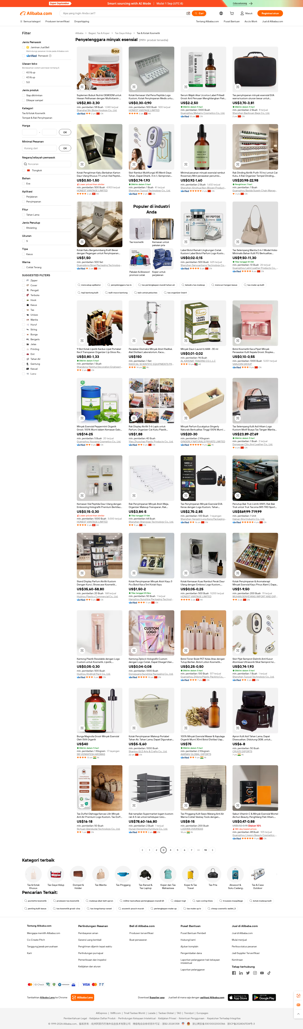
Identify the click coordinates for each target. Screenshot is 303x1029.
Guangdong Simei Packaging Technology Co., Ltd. (99, 265)
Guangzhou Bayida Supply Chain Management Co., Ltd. (255, 190)
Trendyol (189, 1013)
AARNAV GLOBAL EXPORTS (196, 754)
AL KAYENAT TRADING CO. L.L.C (198, 360)
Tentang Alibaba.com (39, 925)
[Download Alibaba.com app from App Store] (238, 997)
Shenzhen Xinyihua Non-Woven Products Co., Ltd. (203, 187)
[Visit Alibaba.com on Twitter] (248, 973)
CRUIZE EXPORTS (242, 751)
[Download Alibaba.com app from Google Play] (264, 997)
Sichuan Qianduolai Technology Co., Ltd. (98, 828)
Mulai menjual (239, 939)
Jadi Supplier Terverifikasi (246, 953)
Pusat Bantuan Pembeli (193, 933)
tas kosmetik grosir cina (68, 908)
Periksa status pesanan (244, 946)
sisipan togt (180, 901)
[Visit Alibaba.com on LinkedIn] (241, 973)
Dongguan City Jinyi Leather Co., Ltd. (253, 444)
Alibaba (79, 33)
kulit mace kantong (118, 292)
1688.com (115, 1013)
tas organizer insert (177, 292)
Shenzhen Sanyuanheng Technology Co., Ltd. (203, 265)
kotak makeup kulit (262, 901)
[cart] (232, 13)
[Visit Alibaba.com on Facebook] (234, 973)
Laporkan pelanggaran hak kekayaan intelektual (200, 961)
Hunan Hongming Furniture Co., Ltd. (148, 828)
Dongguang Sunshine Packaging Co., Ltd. (151, 674)
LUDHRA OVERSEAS (192, 828)
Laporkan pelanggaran (193, 969)
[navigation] (46, 442)
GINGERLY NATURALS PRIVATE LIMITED (203, 441)
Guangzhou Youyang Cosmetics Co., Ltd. (99, 441)
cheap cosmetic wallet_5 (223, 908)
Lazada (151, 1013)
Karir (29, 953)
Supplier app (157, 997)
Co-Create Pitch (36, 939)
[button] (188, 13)
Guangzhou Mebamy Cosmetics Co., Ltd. (203, 113)
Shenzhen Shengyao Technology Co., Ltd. (151, 521)
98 (205, 850)
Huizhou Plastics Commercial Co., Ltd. (97, 596)
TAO (179, 1013)
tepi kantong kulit (89, 292)
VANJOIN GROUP (242, 364)
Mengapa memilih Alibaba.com (43, 933)
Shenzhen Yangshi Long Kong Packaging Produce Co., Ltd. (203, 519)
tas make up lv (194, 908)
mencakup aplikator (91, 285)
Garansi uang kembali (89, 939)
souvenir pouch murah (133, 908)
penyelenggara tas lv (121, 285)
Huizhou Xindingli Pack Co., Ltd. (93, 674)
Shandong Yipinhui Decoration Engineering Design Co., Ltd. (99, 366)
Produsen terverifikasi (141, 933)
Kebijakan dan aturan (89, 966)
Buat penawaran (138, 939)
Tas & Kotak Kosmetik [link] (148, 33)
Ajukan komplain (189, 946)
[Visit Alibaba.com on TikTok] (269, 973)
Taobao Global (166, 1013)
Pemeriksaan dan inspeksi (92, 959)
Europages (202, 1013)
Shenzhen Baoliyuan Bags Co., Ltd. (251, 113)
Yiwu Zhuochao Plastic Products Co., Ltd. (151, 441)
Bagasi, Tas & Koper (99, 33)
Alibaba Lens (47, 997)
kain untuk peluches (147, 292)
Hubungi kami (188, 939)
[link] (298, 995)
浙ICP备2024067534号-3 (241, 1023)
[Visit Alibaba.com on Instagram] (255, 973)
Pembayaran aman (88, 933)
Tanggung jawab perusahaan (42, 946)
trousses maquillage (233, 901)
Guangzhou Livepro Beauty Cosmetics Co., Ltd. (255, 835)
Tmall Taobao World (134, 1013)
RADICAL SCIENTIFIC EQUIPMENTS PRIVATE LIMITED (151, 364)
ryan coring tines (204, 901)
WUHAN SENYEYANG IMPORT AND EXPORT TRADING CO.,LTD (255, 596)
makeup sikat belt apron (101, 901)
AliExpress (101, 1013)
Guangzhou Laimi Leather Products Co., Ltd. (255, 268)
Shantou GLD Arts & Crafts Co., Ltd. (148, 751)
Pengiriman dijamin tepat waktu (95, 946)
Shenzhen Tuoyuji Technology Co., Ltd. (149, 190)
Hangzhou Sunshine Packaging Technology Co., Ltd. (151, 599)
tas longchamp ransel (101, 908)
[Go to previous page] (142, 850)
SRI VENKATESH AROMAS (91, 754)
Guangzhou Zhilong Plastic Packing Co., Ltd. (203, 676)
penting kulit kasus (37, 908)
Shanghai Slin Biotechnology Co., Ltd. (97, 110)
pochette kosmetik (37, 901)
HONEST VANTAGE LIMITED (144, 110)
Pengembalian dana (191, 953)
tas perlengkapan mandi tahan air (158, 285)
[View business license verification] (183, 1023)
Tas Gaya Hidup (123, 33)
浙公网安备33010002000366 (208, 1023)
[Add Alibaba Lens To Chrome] (82, 997)
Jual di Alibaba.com (242, 933)
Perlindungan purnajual (90, 953)
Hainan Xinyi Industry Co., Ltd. (249, 519)
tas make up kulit (255, 285)
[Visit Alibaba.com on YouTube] (262, 973)
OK (65, 132)
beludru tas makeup (195, 285)
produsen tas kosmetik (68, 901)
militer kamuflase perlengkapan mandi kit (143, 901)
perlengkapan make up (165, 908)
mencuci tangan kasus (226, 285)
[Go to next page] (212, 850)
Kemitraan (237, 959)
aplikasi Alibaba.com (212, 997)
